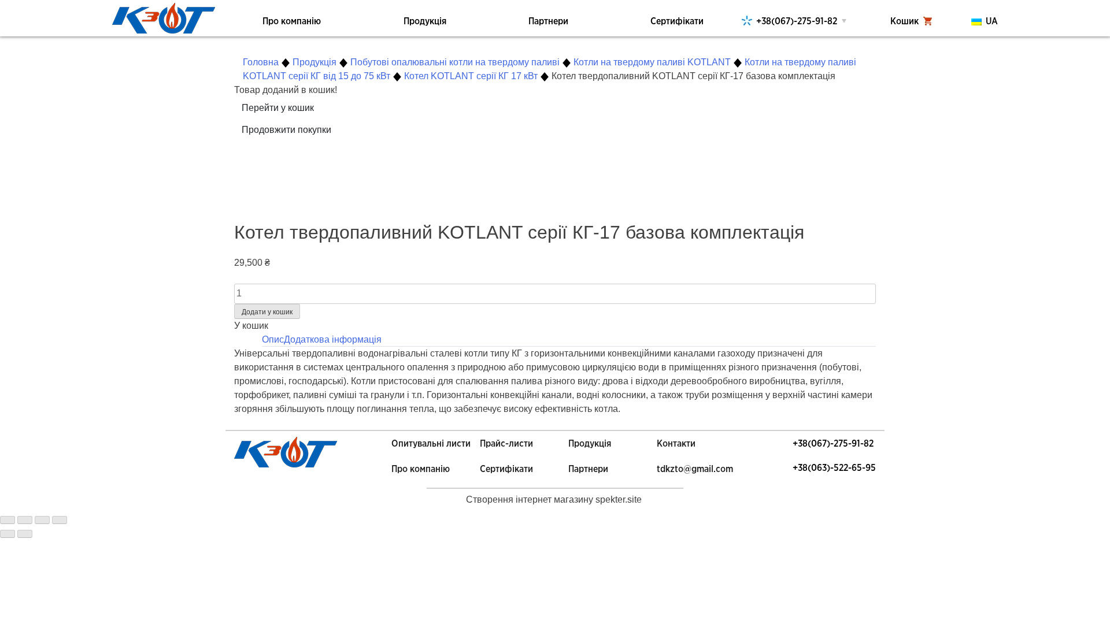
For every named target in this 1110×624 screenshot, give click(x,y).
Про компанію (291, 21)
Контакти (676, 444)
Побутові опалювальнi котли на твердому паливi (455, 62)
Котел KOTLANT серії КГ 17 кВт (471, 76)
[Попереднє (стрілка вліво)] (7, 534)
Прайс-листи (506, 444)
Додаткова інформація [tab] (333, 339)
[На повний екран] (42, 520)
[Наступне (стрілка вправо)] (24, 534)
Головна (261, 62)
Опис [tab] (273, 339)
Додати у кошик (267, 312)
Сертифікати (677, 21)
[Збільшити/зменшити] (59, 520)
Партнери (548, 21)
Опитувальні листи (431, 444)
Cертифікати (506, 469)
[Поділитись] (24, 520)
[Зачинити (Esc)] (7, 520)
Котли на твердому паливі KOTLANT (652, 62)
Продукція (425, 21)
